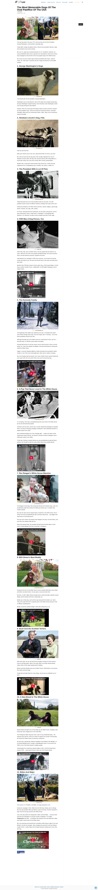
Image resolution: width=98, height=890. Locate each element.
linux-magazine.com (39, 148)
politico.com (39, 249)
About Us (37, 887)
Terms (48, 887)
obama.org (39, 727)
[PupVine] (25, 2)
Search (81, 24)
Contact (61, 887)
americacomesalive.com (39, 199)
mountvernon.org (39, 96)
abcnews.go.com (39, 802)
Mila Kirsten (20, 11)
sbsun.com (39, 659)
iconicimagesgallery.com (39, 330)
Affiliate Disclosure (55, 887)
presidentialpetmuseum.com (39, 419)
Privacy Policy (43, 887)
